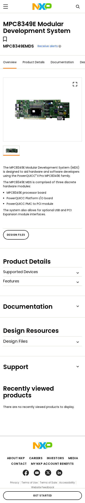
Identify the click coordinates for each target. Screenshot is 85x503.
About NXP (16, 458)
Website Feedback (42, 487)
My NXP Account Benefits (52, 464)
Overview (10, 62)
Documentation (62, 62)
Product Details (34, 62)
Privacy (14, 482)
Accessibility (67, 482)
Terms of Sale (48, 482)
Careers (36, 458)
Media (73, 458)
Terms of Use (29, 482)
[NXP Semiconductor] (42, 6)
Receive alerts (48, 46)
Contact (19, 464)
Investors (55, 458)
